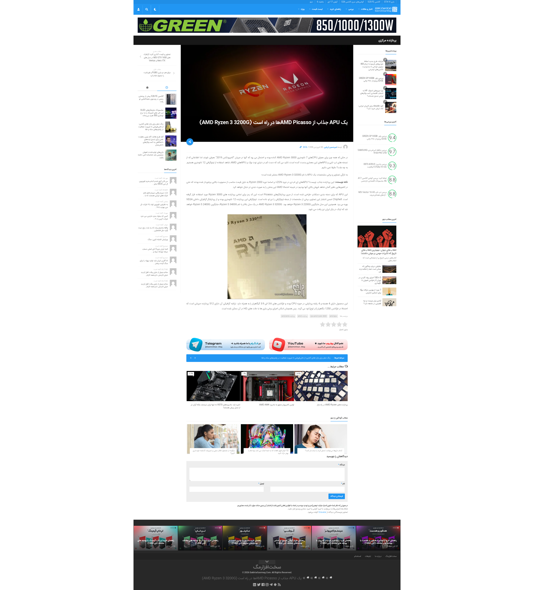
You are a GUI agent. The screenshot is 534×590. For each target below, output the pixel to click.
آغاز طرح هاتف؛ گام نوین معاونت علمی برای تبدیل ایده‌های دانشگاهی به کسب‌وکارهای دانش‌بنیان (292, 358)
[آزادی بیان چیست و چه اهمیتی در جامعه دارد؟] (389, 302)
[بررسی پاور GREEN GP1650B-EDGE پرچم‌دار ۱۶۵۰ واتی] (390, 79)
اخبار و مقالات (366, 9)
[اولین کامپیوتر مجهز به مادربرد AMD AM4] (267, 386)
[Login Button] (138, 9)
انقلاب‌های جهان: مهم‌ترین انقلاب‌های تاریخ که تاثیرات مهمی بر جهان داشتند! (378, 251)
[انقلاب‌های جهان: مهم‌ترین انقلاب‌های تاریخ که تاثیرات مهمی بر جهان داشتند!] (377, 236)
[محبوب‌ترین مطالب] (147, 88)
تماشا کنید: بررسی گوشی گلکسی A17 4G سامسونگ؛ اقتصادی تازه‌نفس (372, 180)
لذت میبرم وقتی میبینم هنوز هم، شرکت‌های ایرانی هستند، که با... (155, 194)
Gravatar (322, 512)
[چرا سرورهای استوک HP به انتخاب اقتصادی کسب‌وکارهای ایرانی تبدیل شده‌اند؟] (390, 93)
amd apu (333, 316)
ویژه (303, 9)
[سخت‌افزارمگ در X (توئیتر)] (258, 584)
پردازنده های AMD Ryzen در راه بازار (332, 405)
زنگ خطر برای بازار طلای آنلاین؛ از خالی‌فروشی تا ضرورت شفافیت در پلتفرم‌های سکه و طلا (150, 126)
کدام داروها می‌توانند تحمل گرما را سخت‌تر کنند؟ (323, 450)
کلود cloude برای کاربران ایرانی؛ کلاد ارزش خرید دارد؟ (371, 107)
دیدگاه (341, 465)
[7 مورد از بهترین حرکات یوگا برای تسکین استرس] (389, 291)
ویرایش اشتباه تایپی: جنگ (158, 239)
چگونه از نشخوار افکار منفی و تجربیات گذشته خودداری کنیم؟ (214, 452)
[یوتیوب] (308, 344)
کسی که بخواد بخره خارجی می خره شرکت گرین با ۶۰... (154, 218)
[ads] (267, 25)
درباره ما (378, 556)
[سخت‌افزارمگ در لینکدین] (254, 584)
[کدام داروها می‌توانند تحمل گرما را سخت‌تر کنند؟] (321, 439)
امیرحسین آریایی (330, 147)
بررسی (351, 9)
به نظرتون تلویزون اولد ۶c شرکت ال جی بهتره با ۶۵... (154, 206)
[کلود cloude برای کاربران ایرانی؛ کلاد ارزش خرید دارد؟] (390, 107)
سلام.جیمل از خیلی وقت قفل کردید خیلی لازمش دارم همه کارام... (154, 274)
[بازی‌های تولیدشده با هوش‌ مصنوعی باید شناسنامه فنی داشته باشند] (170, 155)
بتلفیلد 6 (320, 2)
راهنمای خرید (335, 9)
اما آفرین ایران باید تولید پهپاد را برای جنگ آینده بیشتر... (154, 262)
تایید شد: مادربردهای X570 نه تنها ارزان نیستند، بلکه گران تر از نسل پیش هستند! (215, 406)
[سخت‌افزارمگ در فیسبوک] (263, 584)
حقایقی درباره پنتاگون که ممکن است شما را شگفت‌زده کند (370, 269)
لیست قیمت (317, 9)
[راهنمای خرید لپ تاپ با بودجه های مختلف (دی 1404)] (200, 538)
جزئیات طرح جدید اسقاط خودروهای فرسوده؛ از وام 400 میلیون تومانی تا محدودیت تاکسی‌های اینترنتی (371, 65)
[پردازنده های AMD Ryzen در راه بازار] (321, 386)
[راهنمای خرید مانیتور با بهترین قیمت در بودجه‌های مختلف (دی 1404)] (245, 538)
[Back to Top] (267, 562)
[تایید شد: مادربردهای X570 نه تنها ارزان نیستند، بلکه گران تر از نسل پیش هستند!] (213, 386)
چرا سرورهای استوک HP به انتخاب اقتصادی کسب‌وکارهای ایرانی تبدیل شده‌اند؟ (371, 93)
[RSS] (279, 584)
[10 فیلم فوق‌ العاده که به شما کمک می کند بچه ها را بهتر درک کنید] (267, 439)
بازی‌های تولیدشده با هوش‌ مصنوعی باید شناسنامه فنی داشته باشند (150, 155)
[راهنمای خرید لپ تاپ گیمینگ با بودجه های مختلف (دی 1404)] (156, 538)
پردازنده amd (302, 316)
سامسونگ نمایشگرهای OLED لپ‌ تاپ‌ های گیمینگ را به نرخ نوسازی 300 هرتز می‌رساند (151, 113)
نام (343, 483)
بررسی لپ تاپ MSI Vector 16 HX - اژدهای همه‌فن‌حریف (373, 194)
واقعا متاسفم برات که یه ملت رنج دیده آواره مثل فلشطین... (153, 229)
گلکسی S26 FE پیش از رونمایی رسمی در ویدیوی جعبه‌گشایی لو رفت (151, 99)
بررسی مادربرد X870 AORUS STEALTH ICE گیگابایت (375, 166)
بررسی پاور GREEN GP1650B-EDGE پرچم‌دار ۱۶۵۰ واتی (371, 80)
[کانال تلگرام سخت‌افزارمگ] (271, 584)
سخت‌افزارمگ (390, 556)
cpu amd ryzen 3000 (319, 316)
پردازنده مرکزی (387, 40)
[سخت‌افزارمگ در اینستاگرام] (267, 584)
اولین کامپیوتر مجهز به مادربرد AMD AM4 (276, 405)
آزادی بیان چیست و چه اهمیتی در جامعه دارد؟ (372, 302)
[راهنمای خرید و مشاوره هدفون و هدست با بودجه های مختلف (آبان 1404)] (378, 538)
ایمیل (261, 483)
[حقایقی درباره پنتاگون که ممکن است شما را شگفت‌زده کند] (389, 269)
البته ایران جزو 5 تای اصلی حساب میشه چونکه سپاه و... (155, 251)
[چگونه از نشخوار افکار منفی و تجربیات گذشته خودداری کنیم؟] (213, 439)
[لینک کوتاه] (301, 147)
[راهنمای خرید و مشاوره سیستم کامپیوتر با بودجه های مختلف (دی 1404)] (334, 538)
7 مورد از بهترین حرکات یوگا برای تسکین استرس (370, 291)
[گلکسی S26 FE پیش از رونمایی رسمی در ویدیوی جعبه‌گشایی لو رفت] (170, 99)
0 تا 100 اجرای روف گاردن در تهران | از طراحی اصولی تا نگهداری (370, 280)
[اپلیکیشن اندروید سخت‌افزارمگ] (275, 584)
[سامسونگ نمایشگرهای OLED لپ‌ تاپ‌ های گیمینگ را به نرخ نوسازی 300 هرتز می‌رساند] (170, 113)
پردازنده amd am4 (288, 316)
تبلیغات (368, 556)
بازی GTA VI (389, 2)
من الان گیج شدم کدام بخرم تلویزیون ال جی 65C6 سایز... (153, 183)
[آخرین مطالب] (167, 88)
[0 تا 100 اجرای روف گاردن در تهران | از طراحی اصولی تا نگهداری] (389, 280)
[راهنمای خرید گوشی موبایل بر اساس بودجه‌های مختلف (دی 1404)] (289, 538)
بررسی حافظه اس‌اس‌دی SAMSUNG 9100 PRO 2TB (372, 152)
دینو (311, 2)
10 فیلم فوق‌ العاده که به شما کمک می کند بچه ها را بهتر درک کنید (268, 452)
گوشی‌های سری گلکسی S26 (352, 2)
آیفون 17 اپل (332, 2)
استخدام (357, 556)
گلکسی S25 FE (374, 2)
